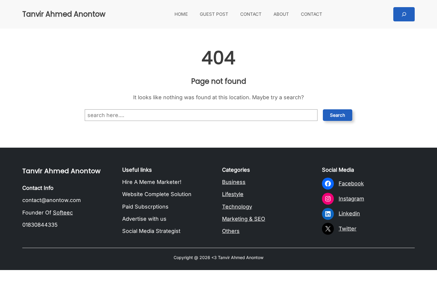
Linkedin (349, 213)
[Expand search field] (404, 14)
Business (234, 182)
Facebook (351, 183)
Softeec (63, 212)
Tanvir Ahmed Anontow (64, 14)
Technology (237, 206)
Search (337, 115)
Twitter (347, 228)
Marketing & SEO (243, 219)
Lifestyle (232, 194)
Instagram (351, 198)
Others (231, 231)
